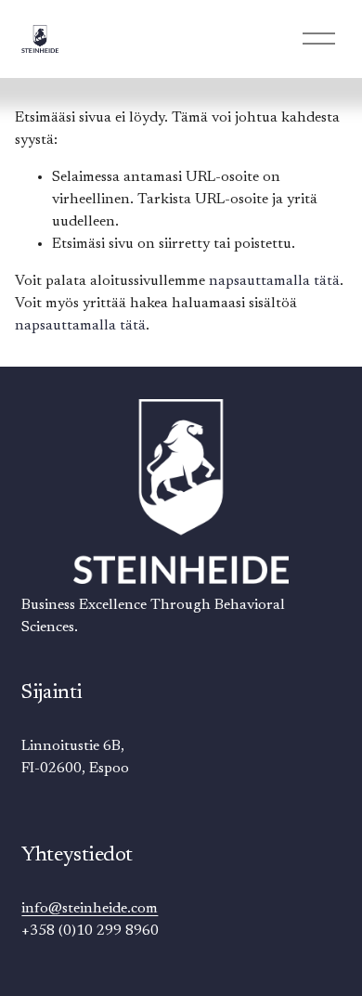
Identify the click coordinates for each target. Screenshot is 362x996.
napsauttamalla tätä (274, 281)
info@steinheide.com (89, 908)
